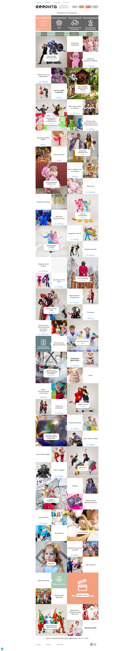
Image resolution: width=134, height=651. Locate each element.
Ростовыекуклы (82, 34)
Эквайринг (49, 644)
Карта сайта (60, 644)
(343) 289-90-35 (64, 7)
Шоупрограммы (74, 34)
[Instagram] (95, 644)
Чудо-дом (47, 2)
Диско (67, 34)
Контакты (66, 2)
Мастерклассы (90, 34)
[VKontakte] (91, 644)
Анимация (51, 34)
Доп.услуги (95, 34)
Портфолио (56, 2)
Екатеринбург (63, 6)
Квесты (44, 34)
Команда (39, 2)
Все (38, 34)
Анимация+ (59, 34)
